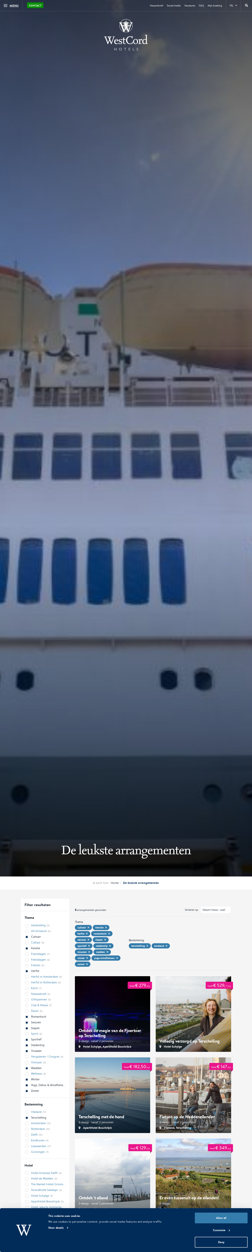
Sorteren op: (192, 909)
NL (231, 5)
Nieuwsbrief (156, 5)
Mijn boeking (215, 5)
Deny (221, 1242)
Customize (219, 1230)
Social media (174, 5)
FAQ (201, 5)
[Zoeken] (246, 5)
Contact (35, 5)
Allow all (221, 1218)
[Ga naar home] (126, 34)
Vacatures (189, 5)
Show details (56, 1228)
